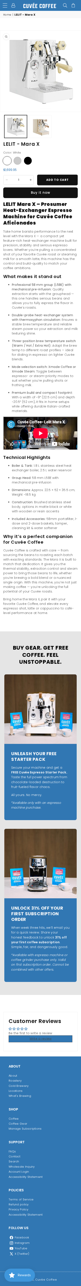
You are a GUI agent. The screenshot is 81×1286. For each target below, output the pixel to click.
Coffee (14, 1119)
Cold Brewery (19, 1086)
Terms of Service (21, 1199)
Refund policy (19, 1204)
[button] (5, 5)
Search (14, 1161)
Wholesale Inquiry (22, 1167)
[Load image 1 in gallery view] (15, 126)
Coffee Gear (18, 1124)
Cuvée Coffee (46, 1280)
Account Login (19, 1172)
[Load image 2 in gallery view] (40, 126)
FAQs (12, 1151)
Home (7, 14)
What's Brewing (20, 1096)
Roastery (15, 1081)
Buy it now (40, 192)
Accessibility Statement (26, 1177)
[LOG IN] (14, 5)
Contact (14, 1156)
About (13, 1076)
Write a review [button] (41, 1038)
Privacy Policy (18, 1209)
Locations (16, 1091)
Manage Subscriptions (25, 1129)
